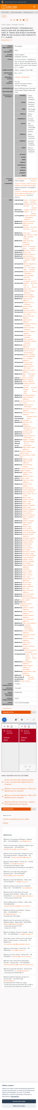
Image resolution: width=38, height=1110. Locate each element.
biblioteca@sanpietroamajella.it (13, 924)
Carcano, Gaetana (28, 382)
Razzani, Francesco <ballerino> (28, 317)
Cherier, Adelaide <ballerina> (27, 398)
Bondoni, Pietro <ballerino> (27, 485)
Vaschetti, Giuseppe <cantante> (29, 342)
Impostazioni (15, 1096)
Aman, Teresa (26, 584)
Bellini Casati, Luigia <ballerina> (28, 448)
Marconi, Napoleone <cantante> (29, 265)
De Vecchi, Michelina (29, 555)
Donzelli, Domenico (26, 228)
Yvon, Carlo (25, 268)
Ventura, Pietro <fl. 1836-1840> (28, 579)
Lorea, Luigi (26, 233)
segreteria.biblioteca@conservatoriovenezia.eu (19, 964)
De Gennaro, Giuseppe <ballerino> (29, 409)
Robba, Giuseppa (24, 470)
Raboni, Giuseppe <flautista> (29, 292)
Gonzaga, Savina (27, 530)
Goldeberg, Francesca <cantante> (30, 324)
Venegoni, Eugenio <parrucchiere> (25, 452)
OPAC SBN (5, 12)
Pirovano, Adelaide (28, 561)
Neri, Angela (26, 550)
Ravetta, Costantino (28, 515)
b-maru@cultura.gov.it (17, 863)
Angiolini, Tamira (27, 559)
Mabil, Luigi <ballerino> (29, 623)
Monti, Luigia (26, 503)
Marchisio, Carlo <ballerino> (27, 423)
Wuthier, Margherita (28, 509)
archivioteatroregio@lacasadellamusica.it (17, 944)
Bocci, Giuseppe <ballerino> (27, 359)
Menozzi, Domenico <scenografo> (30, 651)
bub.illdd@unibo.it (25, 841)
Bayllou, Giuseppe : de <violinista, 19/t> (29, 355)
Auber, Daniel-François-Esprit (28, 657)
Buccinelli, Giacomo (29, 349)
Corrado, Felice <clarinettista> (28, 363)
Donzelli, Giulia (26, 544)
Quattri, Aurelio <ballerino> (27, 321)
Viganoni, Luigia (27, 459)
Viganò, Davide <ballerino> (27, 462)
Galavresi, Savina (27, 256)
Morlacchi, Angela (28, 521)
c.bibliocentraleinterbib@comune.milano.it (17, 906)
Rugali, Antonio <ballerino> (27, 299)
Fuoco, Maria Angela (28, 532)
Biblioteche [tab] (7, 815)
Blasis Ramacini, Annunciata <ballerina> (29, 597)
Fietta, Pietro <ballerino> (26, 643)
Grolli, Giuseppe (24, 420)
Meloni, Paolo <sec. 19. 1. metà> (29, 494)
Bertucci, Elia (26, 252)
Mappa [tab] (5, 823)
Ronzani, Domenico (28, 221)
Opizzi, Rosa (26, 434)
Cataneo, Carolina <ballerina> (27, 608)
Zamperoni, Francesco (26, 468)
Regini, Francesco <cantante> (29, 328)
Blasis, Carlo (24, 375)
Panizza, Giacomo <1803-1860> (29, 437)
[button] (14, 20)
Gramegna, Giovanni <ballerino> (28, 635)
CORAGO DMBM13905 (22, 77)
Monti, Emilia (26, 546)
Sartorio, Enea (26, 582)
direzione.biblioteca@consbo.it (21, 857)
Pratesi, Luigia (26, 526)
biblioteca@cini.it (9, 981)
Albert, (24, 602)
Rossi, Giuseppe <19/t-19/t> (28, 276)
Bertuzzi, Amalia (27, 540)
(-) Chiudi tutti (6, 708)
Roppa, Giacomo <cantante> (28, 303)
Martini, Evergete (28, 297)
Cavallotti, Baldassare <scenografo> (28, 627)
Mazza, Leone (26, 573)
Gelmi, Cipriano (28, 339)
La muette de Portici (21, 179)
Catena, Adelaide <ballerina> (27, 566)
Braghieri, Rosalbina (28, 505)
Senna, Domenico (28, 492)
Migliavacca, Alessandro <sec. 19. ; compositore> (30, 428)
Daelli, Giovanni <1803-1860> (28, 406)
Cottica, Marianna (27, 557)
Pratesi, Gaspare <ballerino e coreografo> (27, 667)
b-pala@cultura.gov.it (26, 934)
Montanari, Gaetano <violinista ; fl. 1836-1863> (29, 260)
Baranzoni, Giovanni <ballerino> (28, 371)
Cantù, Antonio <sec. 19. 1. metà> (30, 313)
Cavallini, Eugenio (26, 211)
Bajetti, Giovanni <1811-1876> (28, 367)
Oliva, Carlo (25, 588)
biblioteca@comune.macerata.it (14, 875)
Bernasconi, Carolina (28, 551)
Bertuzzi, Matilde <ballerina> (27, 632)
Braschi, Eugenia (27, 380)
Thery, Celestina (27, 548)
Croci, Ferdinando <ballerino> (27, 620)
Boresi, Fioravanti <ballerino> (27, 591)
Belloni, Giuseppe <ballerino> (27, 518)
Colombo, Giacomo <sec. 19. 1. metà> (27, 402)
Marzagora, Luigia (28, 553)
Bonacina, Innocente (26, 378)
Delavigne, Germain (26, 205)
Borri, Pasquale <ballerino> (27, 662)
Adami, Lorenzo (27, 575)
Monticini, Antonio (30, 250)
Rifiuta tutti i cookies (19, 1106)
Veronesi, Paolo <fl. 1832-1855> (27, 456)
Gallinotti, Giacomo (29, 254)
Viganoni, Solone (27, 511)
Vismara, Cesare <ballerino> (27, 307)
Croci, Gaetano (27, 513)
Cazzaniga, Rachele (28, 395)
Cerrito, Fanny (24, 247)
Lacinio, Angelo (27, 571)
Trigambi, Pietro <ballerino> (27, 473)
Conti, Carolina (26, 528)
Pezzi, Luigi (26, 577)
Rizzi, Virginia (26, 563)
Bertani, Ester (26, 497)
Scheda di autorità (33, 180)
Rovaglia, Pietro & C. (31, 678)
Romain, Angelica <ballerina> (27, 616)
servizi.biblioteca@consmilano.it (23, 896)
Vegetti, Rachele (27, 542)
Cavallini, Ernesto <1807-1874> (26, 390)
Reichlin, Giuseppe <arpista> (29, 332)
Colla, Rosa (25, 569)
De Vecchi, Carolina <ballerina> (28, 413)
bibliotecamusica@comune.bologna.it (16, 849)
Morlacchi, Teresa (27, 499)
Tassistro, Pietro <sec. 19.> (26, 285)
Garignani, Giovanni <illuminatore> (25, 605)
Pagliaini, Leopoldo (28, 439)
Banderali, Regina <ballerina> (27, 535)
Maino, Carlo (27, 289)
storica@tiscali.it (27, 888)
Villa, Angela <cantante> (27, 336)
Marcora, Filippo (28, 295)
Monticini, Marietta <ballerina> (28, 647)
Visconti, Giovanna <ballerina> (28, 639)
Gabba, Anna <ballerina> (26, 346)
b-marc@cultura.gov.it (22, 971)
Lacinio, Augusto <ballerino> (27, 612)
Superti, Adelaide (27, 586)
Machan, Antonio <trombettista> (28, 352)
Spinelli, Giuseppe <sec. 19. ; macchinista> (28, 443)
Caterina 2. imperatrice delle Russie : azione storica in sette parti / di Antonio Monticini (26, 193)
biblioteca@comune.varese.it (21, 956)
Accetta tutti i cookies (19, 1101)
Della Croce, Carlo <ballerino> (27, 481)
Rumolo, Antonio (27, 488)
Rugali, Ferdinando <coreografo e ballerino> (30, 217)
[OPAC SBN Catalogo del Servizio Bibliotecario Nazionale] (3, 6)
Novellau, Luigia (27, 432)
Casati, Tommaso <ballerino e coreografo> (27, 242)
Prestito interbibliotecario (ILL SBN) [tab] (16, 819)
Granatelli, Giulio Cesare (32, 417)
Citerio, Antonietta (28, 594)
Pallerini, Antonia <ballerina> (27, 224)
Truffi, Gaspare (25, 675)
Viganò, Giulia (26, 501)
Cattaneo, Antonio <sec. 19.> (29, 384)
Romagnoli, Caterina (28, 538)
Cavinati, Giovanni (29, 310)
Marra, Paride (26, 507)
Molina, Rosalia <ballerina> (27, 523)
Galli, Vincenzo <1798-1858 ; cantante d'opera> (30, 237)
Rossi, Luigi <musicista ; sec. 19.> (29, 280)
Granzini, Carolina (27, 476)
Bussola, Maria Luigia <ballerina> (29, 672)
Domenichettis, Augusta (27, 465)
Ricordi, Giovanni (24, 681)
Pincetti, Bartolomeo (29, 490)
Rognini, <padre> (24, 600)
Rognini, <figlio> (24, 478)
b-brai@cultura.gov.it (21, 882)
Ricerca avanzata (16, 12)
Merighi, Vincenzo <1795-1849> (29, 272)
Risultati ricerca (28, 12)
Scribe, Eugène (26, 201)
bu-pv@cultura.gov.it (18, 950)
